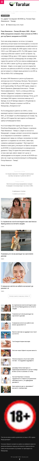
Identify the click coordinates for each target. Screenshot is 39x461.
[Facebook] (19, 459)
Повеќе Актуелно (18, 194)
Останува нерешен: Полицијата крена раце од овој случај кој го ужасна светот (19, 173)
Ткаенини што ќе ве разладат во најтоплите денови (17, 255)
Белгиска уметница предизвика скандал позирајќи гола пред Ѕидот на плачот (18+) (19, 184)
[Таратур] (19, 2)
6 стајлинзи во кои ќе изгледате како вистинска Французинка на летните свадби (18, 223)
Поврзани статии (18, 191)
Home (2, 11)
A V (4, 24)
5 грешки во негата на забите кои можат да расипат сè (17, 287)
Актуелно (8, 11)
